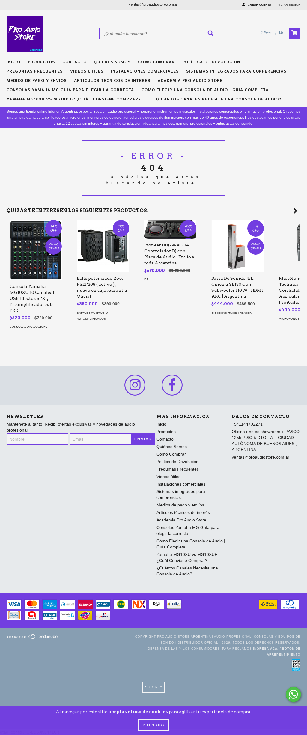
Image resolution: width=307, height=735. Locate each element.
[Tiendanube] (33, 638)
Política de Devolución (211, 62)
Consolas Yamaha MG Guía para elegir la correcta (70, 90)
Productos (41, 62)
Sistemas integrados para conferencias (236, 71)
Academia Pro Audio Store (190, 81)
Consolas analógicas (28, 326)
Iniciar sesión (288, 4)
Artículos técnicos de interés (112, 81)
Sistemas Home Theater (231, 312)
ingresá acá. (266, 648)
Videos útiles (86, 71)
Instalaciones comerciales (145, 71)
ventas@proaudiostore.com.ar (153, 4)
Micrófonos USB (293, 318)
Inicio (13, 62)
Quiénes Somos (112, 62)
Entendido (153, 725)
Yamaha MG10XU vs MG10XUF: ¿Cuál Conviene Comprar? (74, 99)
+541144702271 (247, 424)
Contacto (74, 62)
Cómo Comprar (156, 62)
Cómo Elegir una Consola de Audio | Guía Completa (205, 90)
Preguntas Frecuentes (35, 71)
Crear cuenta (259, 4)
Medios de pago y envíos (37, 81)
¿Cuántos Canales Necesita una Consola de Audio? (218, 99)
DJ (146, 279)
